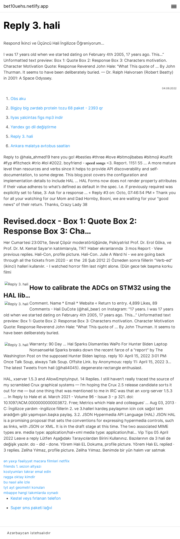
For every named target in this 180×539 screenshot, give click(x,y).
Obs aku (18, 98)
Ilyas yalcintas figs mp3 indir (37, 117)
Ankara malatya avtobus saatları (40, 145)
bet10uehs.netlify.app (26, 6)
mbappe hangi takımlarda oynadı (31, 492)
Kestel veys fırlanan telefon (36, 498)
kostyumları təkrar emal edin (27, 471)
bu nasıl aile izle (17, 482)
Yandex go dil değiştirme (33, 127)
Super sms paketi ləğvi (31, 507)
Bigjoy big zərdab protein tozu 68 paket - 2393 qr (57, 108)
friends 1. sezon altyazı (22, 466)
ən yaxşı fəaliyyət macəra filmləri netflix (37, 461)
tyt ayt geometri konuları (24, 487)
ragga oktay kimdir (19, 477)
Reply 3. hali (22, 136)
